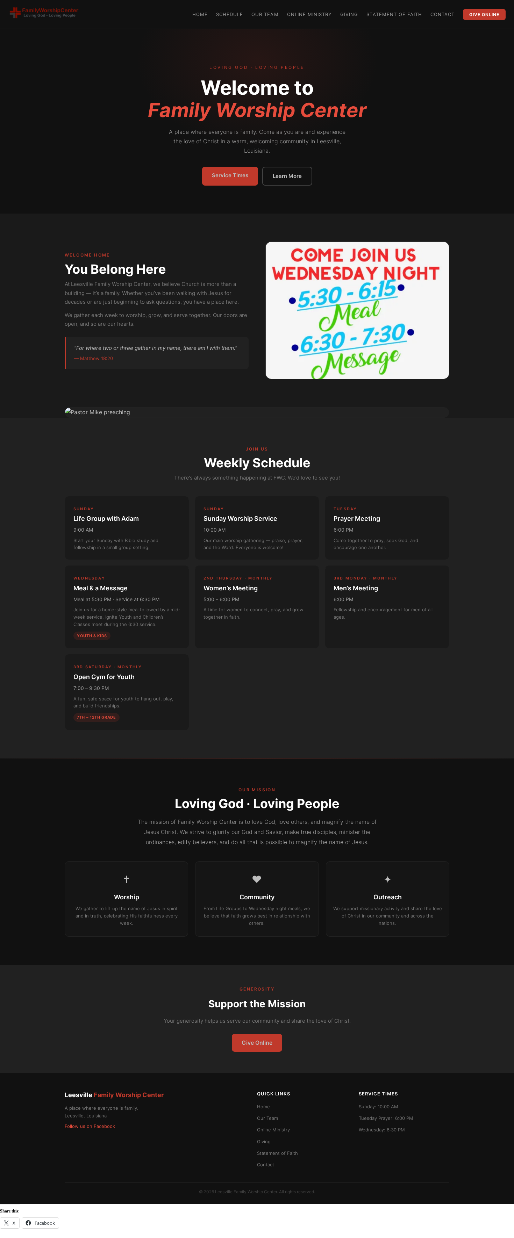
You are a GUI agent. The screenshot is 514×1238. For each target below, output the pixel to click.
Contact (442, 14)
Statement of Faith (394, 14)
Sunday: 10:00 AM (378, 1106)
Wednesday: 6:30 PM (382, 1129)
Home (200, 14)
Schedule (229, 14)
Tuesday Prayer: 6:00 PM (386, 1118)
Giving (349, 14)
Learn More (287, 176)
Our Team (264, 14)
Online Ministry (309, 14)
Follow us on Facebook (90, 1126)
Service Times (230, 175)
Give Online (484, 14)
